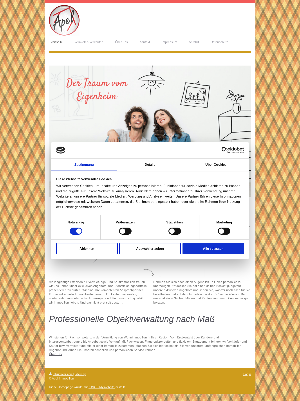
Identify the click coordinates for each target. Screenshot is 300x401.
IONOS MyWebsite (102, 387)
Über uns (55, 354)
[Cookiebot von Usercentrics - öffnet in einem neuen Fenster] (225, 150)
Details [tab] (150, 164)
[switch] (125, 231)
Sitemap (80, 374)
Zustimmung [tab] (84, 164)
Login (247, 374)
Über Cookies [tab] (215, 164)
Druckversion (63, 374)
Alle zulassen (213, 248)
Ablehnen (87, 248)
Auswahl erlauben (150, 248)
